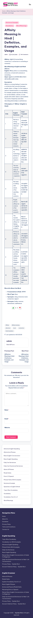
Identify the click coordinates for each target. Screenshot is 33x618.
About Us (5, 519)
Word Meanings (21, 25)
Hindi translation (9, 331)
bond (14, 328)
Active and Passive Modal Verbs (12, 587)
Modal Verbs (7, 473)
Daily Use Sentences (10, 462)
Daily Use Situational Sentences (13, 466)
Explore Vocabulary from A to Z (11, 582)
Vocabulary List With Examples (11, 542)
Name (6, 410)
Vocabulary (9, 25)
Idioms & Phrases (9, 469)
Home (3, 11)
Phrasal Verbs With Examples (12, 480)
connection (21, 328)
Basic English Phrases (8, 584)
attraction (8, 328)
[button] (10, 344)
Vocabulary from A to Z (11, 497)
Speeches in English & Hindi (12, 486)
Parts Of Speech (9, 476)
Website (7, 427)
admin (9, 341)
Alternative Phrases (10, 452)
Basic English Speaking (11, 459)
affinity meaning (15, 325)
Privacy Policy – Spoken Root (11, 564)
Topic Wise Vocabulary (11, 490)
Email (6, 419)
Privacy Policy (6, 524)
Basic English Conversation (12, 455)
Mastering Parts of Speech (10, 589)
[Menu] (30, 4)
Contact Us (5, 529)
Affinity (7, 325)
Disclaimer (5, 521)
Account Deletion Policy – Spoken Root (14, 566)
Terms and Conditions (8, 527)
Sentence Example (12, 22)
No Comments (24, 54)
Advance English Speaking (12, 449)
